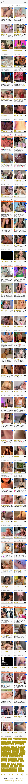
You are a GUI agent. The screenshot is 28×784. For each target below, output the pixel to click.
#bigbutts (22, 766)
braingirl (16, 277)
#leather (20, 758)
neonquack (17, 635)
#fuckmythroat (13, 770)
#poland (10, 753)
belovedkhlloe (18, 115)
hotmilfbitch (17, 424)
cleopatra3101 (18, 732)
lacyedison (4, 66)
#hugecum (23, 739)
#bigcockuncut (15, 741)
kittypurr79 (4, 180)
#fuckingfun (21, 746)
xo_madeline (17, 683)
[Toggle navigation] (25, 2)
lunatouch (4, 700)
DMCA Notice (19, 780)
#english (4, 763)
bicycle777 (17, 196)
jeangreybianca (5, 196)
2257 (14, 781)
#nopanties (4, 739)
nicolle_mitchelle (5, 359)
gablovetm (4, 375)
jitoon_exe (4, 310)
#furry (22, 761)
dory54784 (17, 342)
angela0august (5, 99)
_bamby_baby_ (18, 99)
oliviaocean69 (18, 50)
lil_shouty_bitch (18, 391)
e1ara (15, 521)
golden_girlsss (5, 505)
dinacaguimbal (18, 407)
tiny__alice (17, 245)
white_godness (5, 732)
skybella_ (16, 586)
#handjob (8, 741)
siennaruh (4, 131)
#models (23, 741)
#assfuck (20, 763)
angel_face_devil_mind (5, 602)
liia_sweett (4, 407)
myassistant (17, 310)
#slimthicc (8, 751)
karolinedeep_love (18, 83)
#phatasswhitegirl (19, 744)
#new (10, 739)
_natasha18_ (17, 570)
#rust (3, 741)
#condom (11, 761)
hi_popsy (16, 359)
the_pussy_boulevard (18, 66)
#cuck (16, 766)
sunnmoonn (17, 164)
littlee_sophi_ (17, 131)
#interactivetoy (5, 766)
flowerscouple (18, 34)
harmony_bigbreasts (18, 212)
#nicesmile (4, 761)
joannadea (17, 618)
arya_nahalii (4, 342)
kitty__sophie (17, 18)
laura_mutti (17, 261)
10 (21, 775)
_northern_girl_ (18, 375)
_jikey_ (3, 489)
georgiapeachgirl (5, 618)
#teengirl (21, 770)
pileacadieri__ (4, 50)
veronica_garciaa (18, 505)
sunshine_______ (5, 635)
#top (3, 746)
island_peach (4, 34)
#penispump (15, 751)
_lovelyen (17, 651)
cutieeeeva (4, 440)
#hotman (11, 758)
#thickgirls (22, 753)
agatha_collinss (5, 245)
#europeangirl (5, 770)
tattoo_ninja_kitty (18, 147)
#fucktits (8, 746)
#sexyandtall (16, 739)
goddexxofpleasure (5, 277)
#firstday (16, 753)
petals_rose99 (5, 164)
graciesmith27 (5, 294)
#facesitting (11, 744)
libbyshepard (4, 115)
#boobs (17, 761)
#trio (12, 766)
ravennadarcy (5, 229)
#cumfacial (14, 746)
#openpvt (20, 756)
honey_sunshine (5, 667)
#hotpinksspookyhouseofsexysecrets (10, 749)
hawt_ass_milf (18, 440)
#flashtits (14, 763)
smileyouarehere (18, 180)
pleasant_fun (4, 212)
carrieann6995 (18, 537)
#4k (16, 758)
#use (9, 763)
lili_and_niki (17, 489)
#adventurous (13, 756)
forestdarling (17, 472)
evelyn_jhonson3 (5, 521)
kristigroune (17, 700)
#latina (21, 749)
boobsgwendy (5, 683)
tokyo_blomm (5, 424)
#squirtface (4, 758)
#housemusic (5, 756)
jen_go (3, 456)
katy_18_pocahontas (5, 18)
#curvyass (4, 753)
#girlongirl (4, 744)
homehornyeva (5, 147)
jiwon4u (16, 229)
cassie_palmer (18, 716)
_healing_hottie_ (5, 83)
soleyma (3, 554)
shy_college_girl (18, 326)
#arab (20, 768)
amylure (16, 554)
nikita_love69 (4, 586)
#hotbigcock (14, 768)
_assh (2, 716)
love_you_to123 (18, 667)
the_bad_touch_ (5, 261)
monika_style (17, 294)
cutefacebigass (5, 326)
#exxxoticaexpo (5, 768)
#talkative (22, 751)
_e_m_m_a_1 (4, 472)
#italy (3, 751)
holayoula (17, 602)
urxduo (3, 537)
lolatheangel (4, 570)
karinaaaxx (17, 456)
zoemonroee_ (5, 391)
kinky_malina (4, 651)
